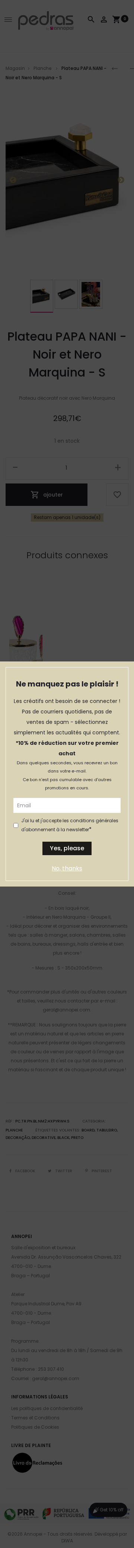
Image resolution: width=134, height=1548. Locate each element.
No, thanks (67, 868)
